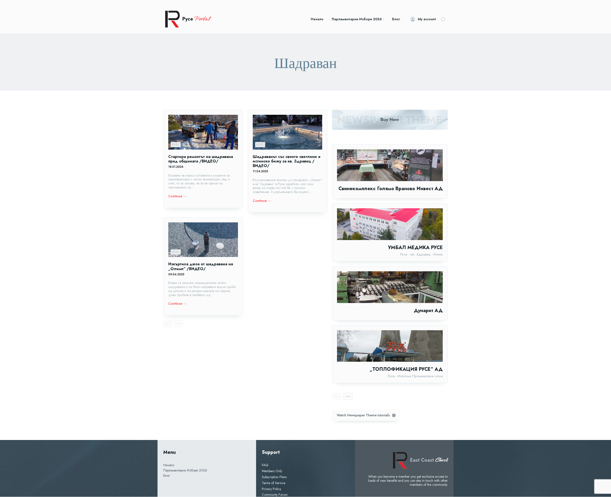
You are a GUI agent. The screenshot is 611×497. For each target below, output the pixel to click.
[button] (443, 19)
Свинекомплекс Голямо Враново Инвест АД (390, 188)
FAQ (265, 465)
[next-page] (348, 396)
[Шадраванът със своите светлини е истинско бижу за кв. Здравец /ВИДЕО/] (287, 132)
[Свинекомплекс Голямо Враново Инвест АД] (390, 165)
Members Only (272, 471)
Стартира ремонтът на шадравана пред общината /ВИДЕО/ (200, 159)
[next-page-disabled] (178, 323)
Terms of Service (273, 483)
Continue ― (177, 196)
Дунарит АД (428, 310)
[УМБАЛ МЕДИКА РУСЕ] (390, 224)
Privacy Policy (271, 489)
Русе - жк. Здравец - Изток (421, 254)
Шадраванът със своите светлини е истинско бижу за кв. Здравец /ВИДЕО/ (287, 161)
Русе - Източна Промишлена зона (415, 376)
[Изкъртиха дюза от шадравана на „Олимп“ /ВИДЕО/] (203, 239)
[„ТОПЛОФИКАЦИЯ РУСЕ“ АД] (390, 346)
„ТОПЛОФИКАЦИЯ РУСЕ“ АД (406, 369)
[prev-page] (167, 323)
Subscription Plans (274, 477)
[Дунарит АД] (390, 287)
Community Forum (275, 494)
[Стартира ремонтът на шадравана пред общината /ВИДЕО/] (203, 132)
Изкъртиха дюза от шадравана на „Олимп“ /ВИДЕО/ (200, 266)
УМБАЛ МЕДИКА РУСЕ (415, 247)
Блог (175, 144)
